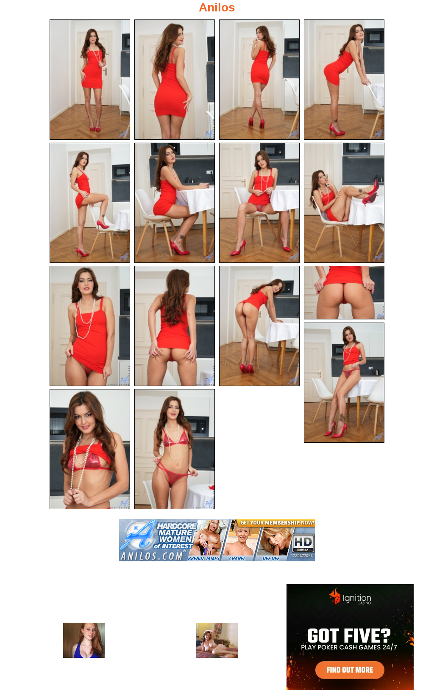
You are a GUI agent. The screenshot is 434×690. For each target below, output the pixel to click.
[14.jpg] (90, 449)
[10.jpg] (174, 326)
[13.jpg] (344, 383)
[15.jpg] (174, 449)
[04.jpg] (344, 79)
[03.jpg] (259, 79)
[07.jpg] (259, 203)
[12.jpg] (344, 293)
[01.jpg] (90, 79)
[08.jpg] (344, 203)
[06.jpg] (174, 203)
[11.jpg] (259, 326)
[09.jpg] (90, 326)
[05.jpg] (90, 203)
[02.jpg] (174, 79)
